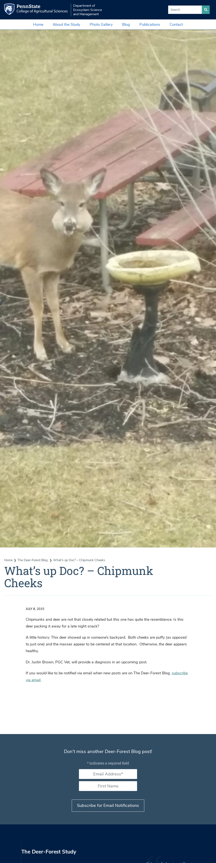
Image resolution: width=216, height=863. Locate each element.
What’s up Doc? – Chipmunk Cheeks (79, 560)
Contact (176, 24)
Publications (149, 24)
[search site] (206, 9)
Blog (126, 24)
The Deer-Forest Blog (33, 560)
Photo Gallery (101, 24)
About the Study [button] (66, 24)
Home (38, 24)
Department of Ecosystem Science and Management (87, 10)
